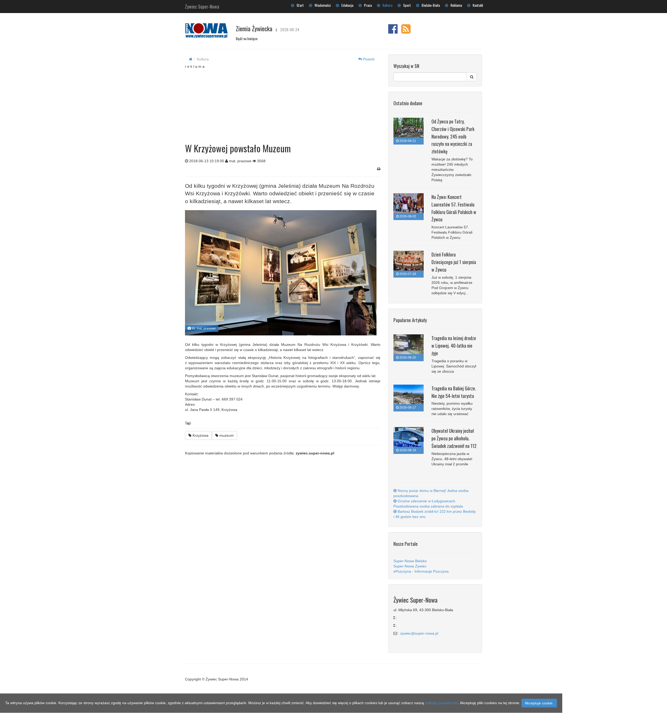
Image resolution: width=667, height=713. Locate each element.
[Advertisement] (282, 101)
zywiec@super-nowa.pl (419, 633)
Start (299, 5)
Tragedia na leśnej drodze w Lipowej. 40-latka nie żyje (453, 346)
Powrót (368, 59)
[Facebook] (393, 31)
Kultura (386, 5)
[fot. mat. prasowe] (280, 272)
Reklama (455, 5)
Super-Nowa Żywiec (410, 566)
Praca (367, 5)
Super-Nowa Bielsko (410, 561)
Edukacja (346, 5)
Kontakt (476, 5)
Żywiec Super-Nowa (202, 5)
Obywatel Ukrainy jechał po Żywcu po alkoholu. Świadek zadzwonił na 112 (454, 438)
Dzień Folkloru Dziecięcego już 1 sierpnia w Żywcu (453, 262)
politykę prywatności (441, 703)
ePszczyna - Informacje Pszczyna (421, 571)
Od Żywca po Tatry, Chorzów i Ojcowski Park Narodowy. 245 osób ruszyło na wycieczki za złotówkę (452, 136)
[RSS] (406, 31)
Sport (406, 5)
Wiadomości (321, 5)
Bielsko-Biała (429, 5)
